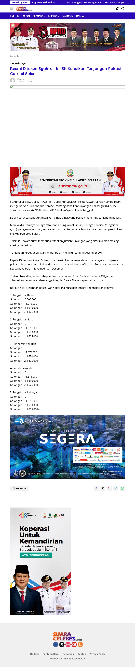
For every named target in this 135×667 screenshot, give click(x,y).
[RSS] (80, 645)
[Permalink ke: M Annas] (12, 80)
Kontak (82, 654)
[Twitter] (62, 645)
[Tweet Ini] (102, 488)
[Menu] (12, 8)
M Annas (21, 79)
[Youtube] (74, 645)
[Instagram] (68, 645)
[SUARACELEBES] (23, 8)
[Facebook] (55, 645)
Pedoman (68, 654)
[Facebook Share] (96, 488)
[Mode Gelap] (118, 8)
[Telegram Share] (115, 488)
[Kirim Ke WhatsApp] (122, 488)
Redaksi (35, 654)
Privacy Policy (97, 654)
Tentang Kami (51, 654)
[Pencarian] (123, 8)
